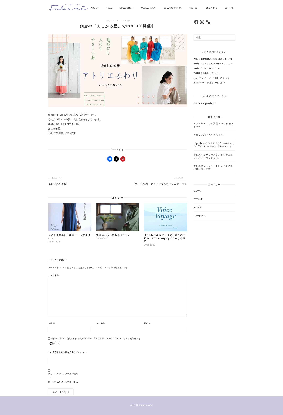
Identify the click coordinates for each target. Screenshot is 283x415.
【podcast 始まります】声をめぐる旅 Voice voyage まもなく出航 (214, 145)
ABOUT (95, 8)
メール (100, 323)
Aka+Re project (205, 103)
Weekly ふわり (148, 8)
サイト (147, 323)
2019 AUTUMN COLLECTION (213, 63)
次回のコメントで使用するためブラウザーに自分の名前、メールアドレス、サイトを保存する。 (97, 338)
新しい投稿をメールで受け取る (63, 382)
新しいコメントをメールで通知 (63, 373)
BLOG (197, 191)
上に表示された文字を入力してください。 (68, 352)
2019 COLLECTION (207, 68)
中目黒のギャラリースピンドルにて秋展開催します (213, 167)
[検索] (231, 36)
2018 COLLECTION (207, 73)
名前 (51, 323)
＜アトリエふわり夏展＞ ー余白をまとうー (214, 125)
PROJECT (194, 8)
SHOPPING (211, 8)
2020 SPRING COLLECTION (213, 58)
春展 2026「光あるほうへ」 (210, 134)
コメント (53, 275)
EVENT (198, 199)
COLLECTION (126, 8)
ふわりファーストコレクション (212, 77)
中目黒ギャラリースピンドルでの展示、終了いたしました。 (213, 156)
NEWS (109, 8)
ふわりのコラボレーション (209, 82)
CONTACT (230, 8)
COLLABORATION (172, 8)
